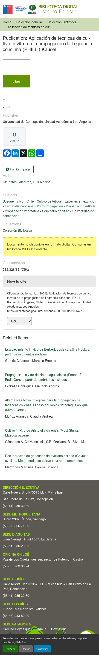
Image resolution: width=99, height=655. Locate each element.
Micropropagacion (50, 206)
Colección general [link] (29, 22)
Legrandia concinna (20, 206)
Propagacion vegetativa (22, 211)
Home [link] (7, 22)
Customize (42, 649)
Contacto (40, 249)
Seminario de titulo (56, 211)
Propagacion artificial (81, 206)
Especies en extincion (80, 201)
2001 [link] (6, 107)
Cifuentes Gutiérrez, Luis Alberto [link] (26, 181)
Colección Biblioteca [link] (62, 22)
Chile (30, 201)
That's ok (10, 649)
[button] (40, 9)
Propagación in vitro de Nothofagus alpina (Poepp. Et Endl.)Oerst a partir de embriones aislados (43, 377)
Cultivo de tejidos (50, 201)
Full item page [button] (20, 169)
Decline (26, 649)
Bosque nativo (13, 201)
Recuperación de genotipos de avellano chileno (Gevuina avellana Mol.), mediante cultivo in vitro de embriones (46, 458)
